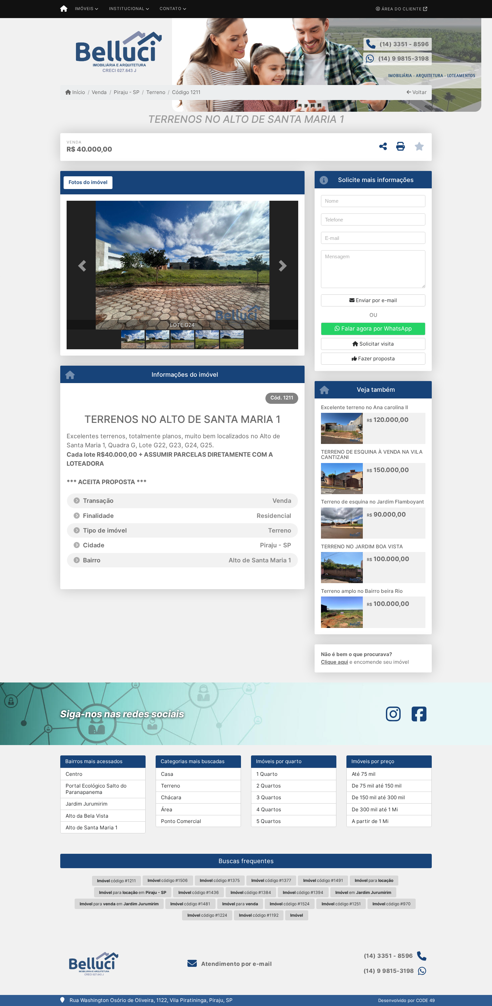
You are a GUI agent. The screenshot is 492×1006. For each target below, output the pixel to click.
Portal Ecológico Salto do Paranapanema (96, 789)
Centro (74, 774)
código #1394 (303, 892)
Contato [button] (170, 8)
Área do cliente (401, 8)
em (363, 892)
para (374, 880)
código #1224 (207, 915)
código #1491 (323, 880)
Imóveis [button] (84, 8)
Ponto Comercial (181, 821)
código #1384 (251, 892)
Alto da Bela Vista (87, 816)
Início (78, 92)
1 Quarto (266, 774)
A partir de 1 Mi (370, 821)
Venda (99, 92)
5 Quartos (268, 821)
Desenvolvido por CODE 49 (406, 1000)
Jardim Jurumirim (86, 804)
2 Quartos (268, 786)
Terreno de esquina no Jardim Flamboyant (372, 501)
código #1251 (341, 903)
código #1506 (168, 880)
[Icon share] (393, 714)
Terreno (155, 92)
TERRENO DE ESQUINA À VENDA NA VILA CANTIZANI (372, 455)
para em (132, 892)
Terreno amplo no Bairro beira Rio (362, 591)
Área (166, 809)
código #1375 (220, 880)
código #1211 (116, 880)
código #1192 (258, 915)
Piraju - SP (126, 92)
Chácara (171, 797)
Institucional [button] (127, 8)
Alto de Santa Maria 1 (91, 827)
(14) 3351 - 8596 (404, 44)
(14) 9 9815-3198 (403, 58)
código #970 (392, 903)
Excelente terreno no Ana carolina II (364, 407)
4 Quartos (268, 809)
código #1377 (271, 880)
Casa (167, 774)
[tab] (88, 182)
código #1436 (198, 892)
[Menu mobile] (63, 9)
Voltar (419, 92)
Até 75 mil (364, 774)
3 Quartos (268, 797)
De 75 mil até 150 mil (377, 786)
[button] (84, 266)
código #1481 (190, 903)
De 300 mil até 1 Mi (375, 809)
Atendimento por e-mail (236, 964)
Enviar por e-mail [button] (375, 300)
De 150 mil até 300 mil (378, 797)
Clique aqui (334, 662)
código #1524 (290, 903)
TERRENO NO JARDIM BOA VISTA (362, 546)
